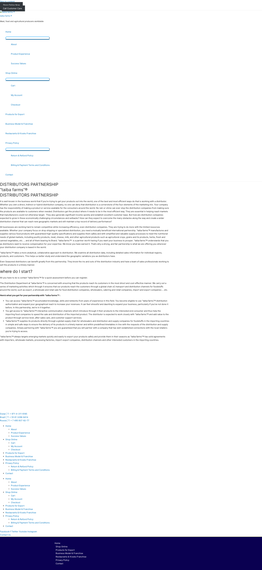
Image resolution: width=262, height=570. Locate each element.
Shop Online (11, 73)
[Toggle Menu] (27, 38)
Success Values (18, 63)
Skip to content (7, 1)
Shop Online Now (11, 5)
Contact (9, 174)
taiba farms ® (6, 16)
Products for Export (14, 114)
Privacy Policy (12, 143)
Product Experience (20, 54)
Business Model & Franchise (19, 124)
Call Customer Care (12, 8)
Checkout (15, 104)
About (14, 44)
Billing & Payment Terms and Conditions (30, 165)
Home (8, 31)
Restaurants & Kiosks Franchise (20, 133)
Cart (13, 85)
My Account (16, 95)
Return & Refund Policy (22, 155)
